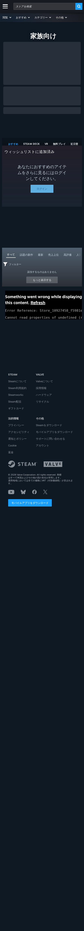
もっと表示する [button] (42, 280)
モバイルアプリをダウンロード (30, 502)
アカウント (42, 445)
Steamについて (17, 381)
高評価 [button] (68, 254)
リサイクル (42, 401)
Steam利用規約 (17, 388)
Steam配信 (14, 401)
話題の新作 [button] (26, 254)
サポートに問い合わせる (50, 438)
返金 (10, 452)
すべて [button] (11, 254)
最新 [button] (40, 254)
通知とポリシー (17, 438)
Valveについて (44, 381)
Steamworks (15, 394)
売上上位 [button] (53, 254)
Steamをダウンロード (49, 425)
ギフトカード (16, 408)
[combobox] (44, 6)
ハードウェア (44, 394)
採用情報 (41, 388)
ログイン (42, 188)
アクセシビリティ (18, 432)
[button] (7, 17)
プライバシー (16, 425)
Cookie (12, 445)
